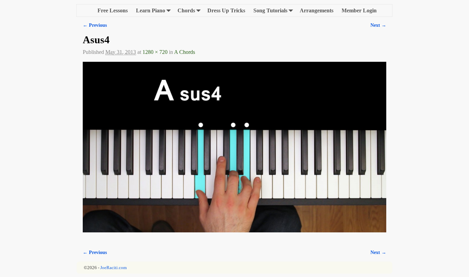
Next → (378, 25)
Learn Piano (150, 10)
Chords (186, 10)
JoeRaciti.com (113, 267)
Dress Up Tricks (226, 10)
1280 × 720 (155, 52)
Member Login (359, 10)
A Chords (184, 52)
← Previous (95, 25)
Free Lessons (113, 10)
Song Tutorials (270, 10)
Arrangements (316, 10)
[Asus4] (234, 151)
